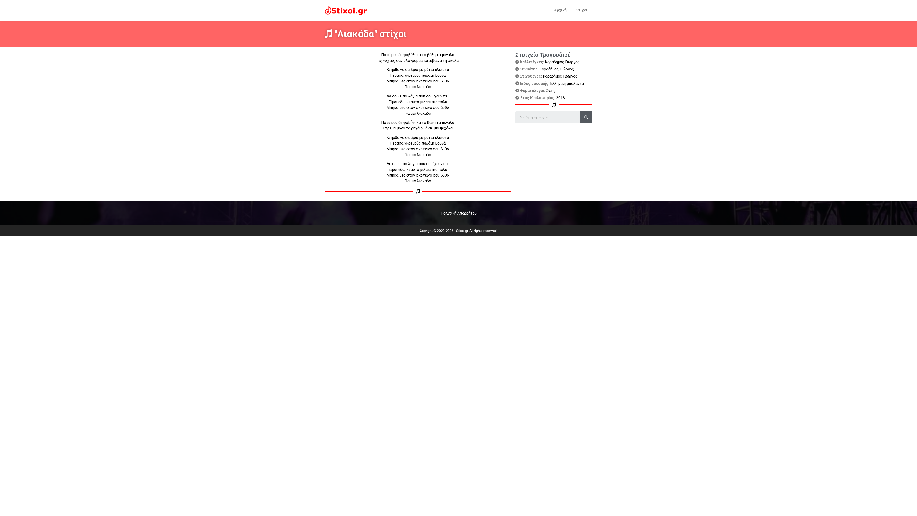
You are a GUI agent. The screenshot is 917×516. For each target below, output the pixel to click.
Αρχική (560, 10)
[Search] (586, 117)
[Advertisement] (553, 157)
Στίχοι (581, 10)
